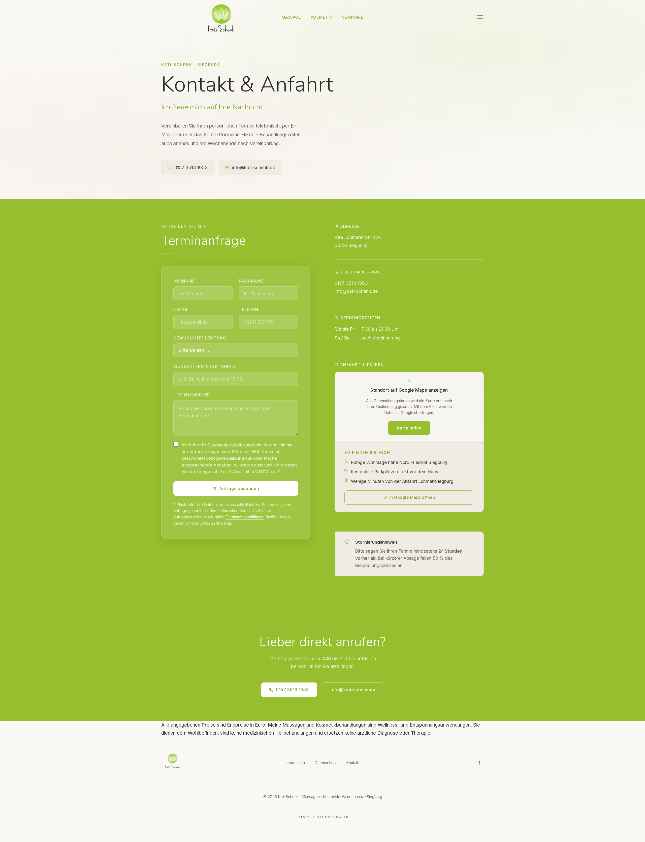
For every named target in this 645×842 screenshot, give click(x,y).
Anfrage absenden (239, 488)
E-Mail (181, 309)
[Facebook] (479, 762)
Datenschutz (325, 762)
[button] (409, 407)
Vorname (184, 281)
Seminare (353, 17)
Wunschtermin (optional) (204, 366)
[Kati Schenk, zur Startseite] (221, 17)
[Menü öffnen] (480, 17)
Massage (291, 17)
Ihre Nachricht (191, 395)
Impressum (295, 762)
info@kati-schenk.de (253, 167)
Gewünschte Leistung (199, 338)
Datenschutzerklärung (229, 444)
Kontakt (353, 762)
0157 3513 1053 (191, 167)
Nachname (251, 281)
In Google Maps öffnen (412, 497)
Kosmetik (322, 17)
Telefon (248, 309)
